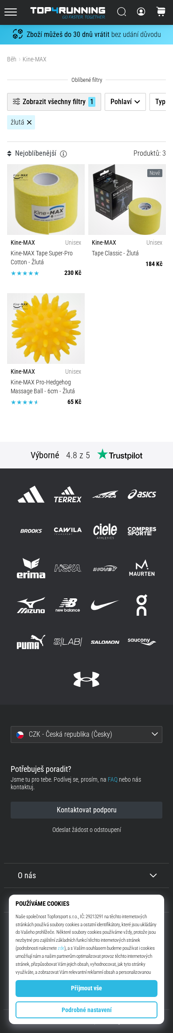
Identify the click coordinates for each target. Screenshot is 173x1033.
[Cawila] (68, 530)
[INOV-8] (104, 567)
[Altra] (104, 494)
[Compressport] (141, 530)
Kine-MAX (35, 59)
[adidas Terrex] (68, 494)
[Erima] (31, 567)
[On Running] (141, 605)
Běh (11, 59)
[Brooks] (31, 530)
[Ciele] (104, 530)
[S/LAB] (68, 642)
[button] (86, 734)
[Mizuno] (31, 605)
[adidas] (31, 494)
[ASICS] (141, 494)
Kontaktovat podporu (87, 810)
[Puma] (31, 642)
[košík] (161, 12)
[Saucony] (141, 642)
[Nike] (104, 605)
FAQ (113, 779)
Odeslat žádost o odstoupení (86, 830)
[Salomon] (104, 642)
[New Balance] (68, 605)
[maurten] (141, 567)
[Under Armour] (86, 679)
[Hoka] (68, 567)
